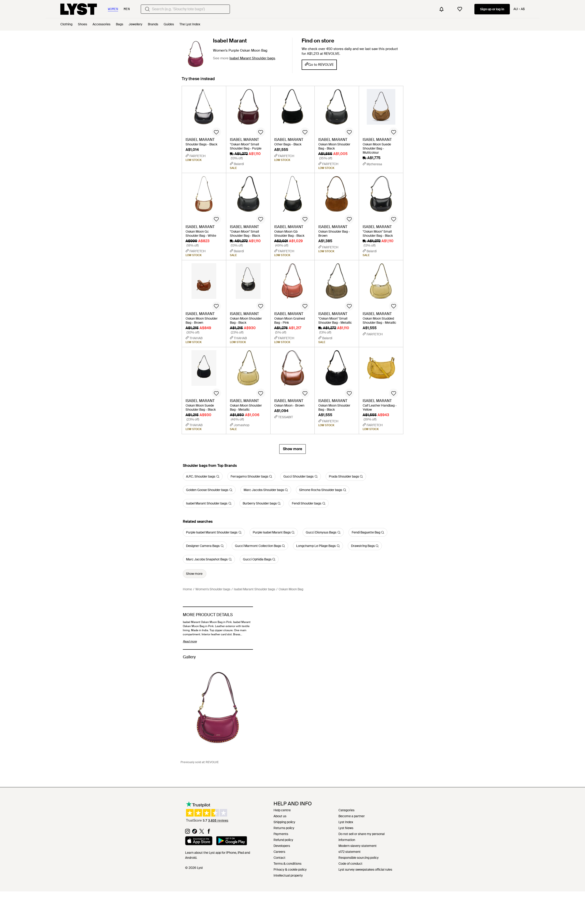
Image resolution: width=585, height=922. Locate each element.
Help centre (282, 810)
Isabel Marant (230, 40)
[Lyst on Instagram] (187, 832)
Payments (281, 834)
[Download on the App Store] (199, 841)
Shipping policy (284, 822)
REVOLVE (212, 762)
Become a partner (351, 816)
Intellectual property (288, 875)
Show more (292, 449)
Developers (282, 846)
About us (280, 816)
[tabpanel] (292, 269)
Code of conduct (350, 864)
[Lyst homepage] (78, 9)
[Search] (147, 9)
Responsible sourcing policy (358, 858)
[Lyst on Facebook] (208, 832)
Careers (279, 852)
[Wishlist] (460, 9)
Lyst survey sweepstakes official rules (365, 869)
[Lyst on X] (201, 832)
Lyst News (345, 828)
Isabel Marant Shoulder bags (252, 58)
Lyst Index (345, 822)
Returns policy (284, 828)
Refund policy (283, 840)
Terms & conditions (287, 864)
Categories (346, 810)
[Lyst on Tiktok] (194, 832)
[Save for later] (216, 132)
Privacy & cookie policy (290, 869)
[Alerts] (441, 9)
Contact (279, 858)
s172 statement (349, 852)
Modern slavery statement (357, 846)
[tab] (198, 81)
